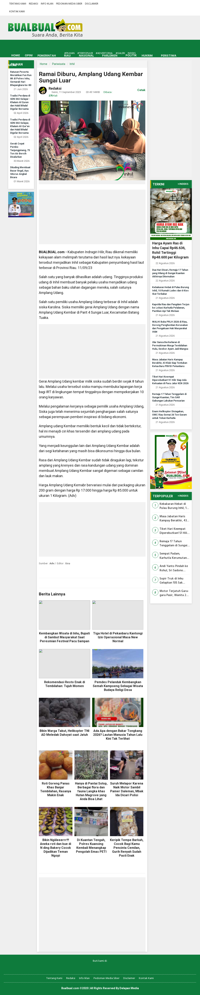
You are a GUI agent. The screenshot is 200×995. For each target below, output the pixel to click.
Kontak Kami (17, 12)
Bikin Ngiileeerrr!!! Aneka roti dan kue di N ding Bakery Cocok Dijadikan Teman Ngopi (55, 847)
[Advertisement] (92, 217)
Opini (29, 55)
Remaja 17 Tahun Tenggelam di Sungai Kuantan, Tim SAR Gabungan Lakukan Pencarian (169, 397)
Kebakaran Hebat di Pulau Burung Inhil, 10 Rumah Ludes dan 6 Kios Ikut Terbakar (170, 290)
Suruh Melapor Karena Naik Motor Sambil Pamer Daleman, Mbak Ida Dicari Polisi (126, 789)
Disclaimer (91, 4)
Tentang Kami (17, 4)
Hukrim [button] (147, 55)
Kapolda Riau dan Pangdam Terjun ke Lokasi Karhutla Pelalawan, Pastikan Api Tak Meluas (170, 307)
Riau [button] (67, 55)
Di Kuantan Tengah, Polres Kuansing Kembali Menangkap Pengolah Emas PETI (91, 845)
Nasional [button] (86, 55)
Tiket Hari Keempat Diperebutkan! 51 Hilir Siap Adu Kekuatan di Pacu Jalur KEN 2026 (170, 380)
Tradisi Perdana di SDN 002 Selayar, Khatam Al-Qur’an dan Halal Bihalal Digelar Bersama (20, 126)
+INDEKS (183, 184)
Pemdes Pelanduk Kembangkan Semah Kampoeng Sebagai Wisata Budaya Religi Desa (118, 686)
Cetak (141, 90)
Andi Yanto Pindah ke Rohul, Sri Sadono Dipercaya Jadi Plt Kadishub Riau (174, 568)
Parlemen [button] (109, 55)
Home (15, 55)
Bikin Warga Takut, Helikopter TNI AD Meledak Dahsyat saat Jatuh (64, 733)
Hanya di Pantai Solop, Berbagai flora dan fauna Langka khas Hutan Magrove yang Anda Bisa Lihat (91, 791)
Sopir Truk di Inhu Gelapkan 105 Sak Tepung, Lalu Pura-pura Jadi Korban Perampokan (172, 581)
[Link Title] (86, 967)
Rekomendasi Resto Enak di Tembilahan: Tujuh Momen (64, 684)
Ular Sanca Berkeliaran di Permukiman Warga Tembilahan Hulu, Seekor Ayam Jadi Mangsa (170, 345)
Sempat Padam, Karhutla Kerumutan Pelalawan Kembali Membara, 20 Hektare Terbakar (174, 556)
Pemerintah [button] (47, 55)
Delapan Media (129, 988)
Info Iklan (47, 4)
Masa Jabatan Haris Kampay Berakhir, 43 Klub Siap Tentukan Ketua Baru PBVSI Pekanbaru (169, 363)
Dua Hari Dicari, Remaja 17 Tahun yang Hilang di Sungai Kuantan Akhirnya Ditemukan (170, 273)
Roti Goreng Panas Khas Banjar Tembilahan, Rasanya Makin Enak (55, 789)
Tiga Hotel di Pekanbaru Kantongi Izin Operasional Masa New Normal (118, 637)
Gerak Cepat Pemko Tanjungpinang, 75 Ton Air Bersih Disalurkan (20, 150)
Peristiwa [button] (168, 55)
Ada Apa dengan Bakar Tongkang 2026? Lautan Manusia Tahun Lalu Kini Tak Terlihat (117, 734)
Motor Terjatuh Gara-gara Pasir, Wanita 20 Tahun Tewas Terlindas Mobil (174, 593)
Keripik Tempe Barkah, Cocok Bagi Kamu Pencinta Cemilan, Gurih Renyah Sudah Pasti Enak (126, 847)
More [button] (12, 65)
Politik (131, 55)
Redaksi (33, 4)
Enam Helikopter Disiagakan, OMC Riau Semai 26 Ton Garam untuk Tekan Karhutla (169, 414)
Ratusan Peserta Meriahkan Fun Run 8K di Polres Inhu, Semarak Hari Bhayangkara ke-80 (20, 79)
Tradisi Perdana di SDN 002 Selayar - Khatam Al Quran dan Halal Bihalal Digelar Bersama (20, 102)
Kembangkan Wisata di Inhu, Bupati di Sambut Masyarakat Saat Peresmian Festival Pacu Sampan (64, 637)
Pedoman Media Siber (69, 4)
